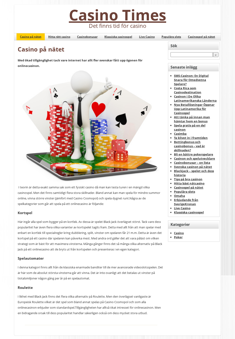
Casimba (180, 134)
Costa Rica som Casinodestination (187, 90)
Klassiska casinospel (118, 37)
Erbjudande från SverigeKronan (186, 202)
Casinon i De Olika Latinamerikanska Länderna (195, 98)
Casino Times (117, 15)
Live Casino (147, 37)
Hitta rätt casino (59, 37)
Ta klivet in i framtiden (191, 138)
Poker (178, 237)
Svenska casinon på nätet (193, 167)
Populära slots (171, 37)
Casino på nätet (30, 37)
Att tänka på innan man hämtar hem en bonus (192, 119)
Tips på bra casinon (188, 179)
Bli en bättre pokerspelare (193, 154)
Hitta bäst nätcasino (189, 183)
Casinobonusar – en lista (192, 163)
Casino (179, 233)
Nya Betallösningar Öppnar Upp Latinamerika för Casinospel (194, 109)
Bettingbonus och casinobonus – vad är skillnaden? (189, 146)
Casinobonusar (87, 37)
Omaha (179, 196)
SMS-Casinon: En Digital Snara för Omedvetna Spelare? (191, 80)
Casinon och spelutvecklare (194, 158)
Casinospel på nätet (201, 37)
